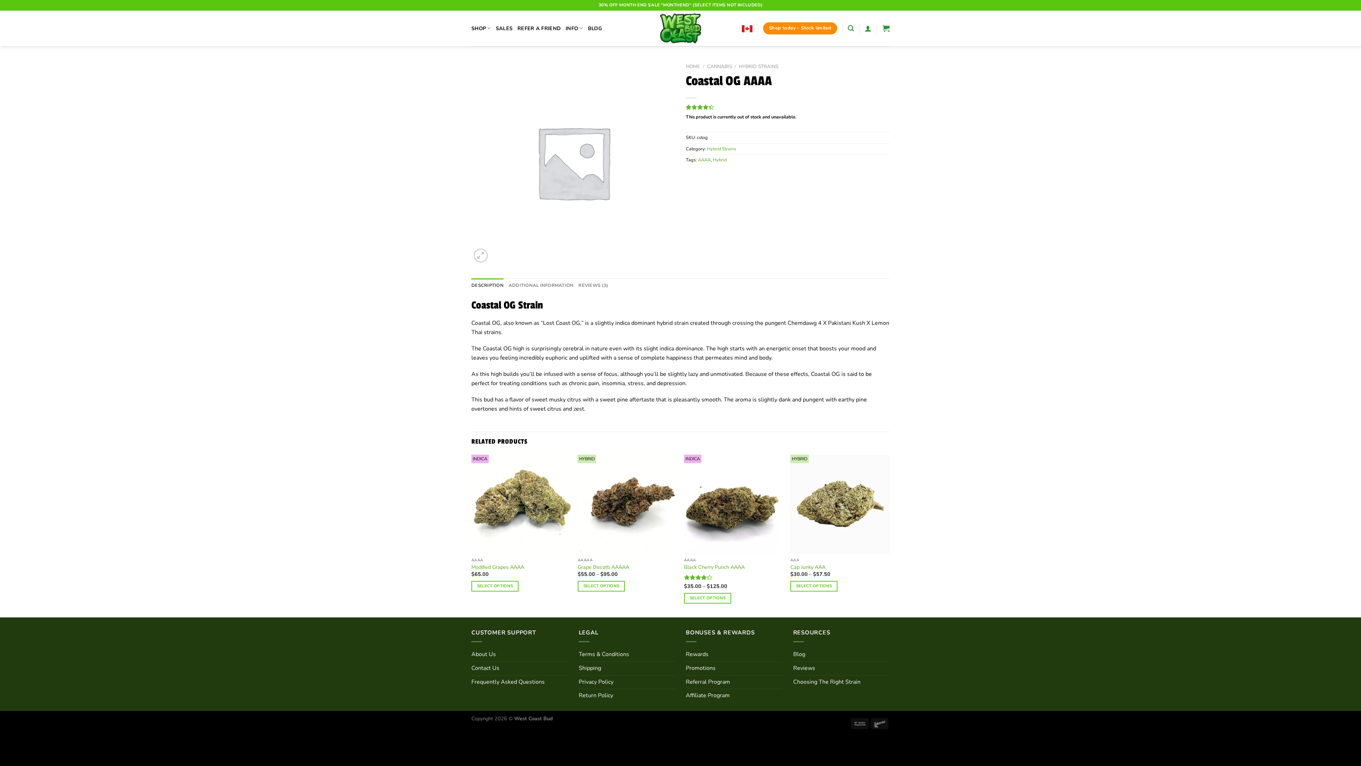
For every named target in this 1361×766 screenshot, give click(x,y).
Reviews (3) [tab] (593, 285)
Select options (495, 586)
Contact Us (485, 668)
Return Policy (596, 695)
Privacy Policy (596, 682)
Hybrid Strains (758, 66)
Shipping (590, 668)
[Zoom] (481, 255)
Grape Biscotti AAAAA (603, 567)
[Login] (868, 28)
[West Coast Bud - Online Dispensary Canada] (680, 28)
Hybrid (720, 160)
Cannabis (719, 66)
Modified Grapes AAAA (497, 567)
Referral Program (708, 682)
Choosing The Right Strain (827, 682)
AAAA (704, 160)
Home (693, 66)
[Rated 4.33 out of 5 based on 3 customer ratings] (788, 107)
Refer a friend (539, 28)
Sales (504, 28)
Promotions (701, 668)
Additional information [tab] (541, 285)
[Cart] (886, 28)
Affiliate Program (708, 695)
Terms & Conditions (604, 654)
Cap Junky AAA (807, 567)
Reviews (804, 668)
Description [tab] (487, 285)
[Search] (851, 28)
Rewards (697, 654)
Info (572, 28)
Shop (478, 28)
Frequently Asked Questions (508, 682)
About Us (483, 654)
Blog (595, 28)
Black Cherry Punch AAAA (714, 567)
